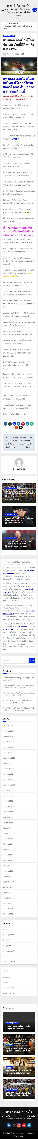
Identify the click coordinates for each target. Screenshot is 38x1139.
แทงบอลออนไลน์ (9, 36)
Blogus (30, 1133)
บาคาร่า (5, 956)
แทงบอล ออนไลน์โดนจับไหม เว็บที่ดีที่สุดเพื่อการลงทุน (19, 45)
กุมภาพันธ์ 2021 (8, 898)
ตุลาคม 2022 (7, 790)
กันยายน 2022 (8, 796)
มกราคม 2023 (8, 774)
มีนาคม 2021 (7, 893)
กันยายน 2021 (8, 860)
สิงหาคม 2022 (8, 801)
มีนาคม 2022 (8, 828)
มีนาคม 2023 (7, 763)
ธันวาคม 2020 (8, 909)
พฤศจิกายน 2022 (9, 785)
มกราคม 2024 (8, 747)
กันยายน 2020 (8, 914)
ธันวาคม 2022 (8, 780)
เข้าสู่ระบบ (6, 977)
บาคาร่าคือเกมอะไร (18, 5)
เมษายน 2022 (8, 823)
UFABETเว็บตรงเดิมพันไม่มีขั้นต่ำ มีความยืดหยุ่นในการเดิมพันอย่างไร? (19, 1095)
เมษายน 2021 (8, 887)
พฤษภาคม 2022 (9, 817)
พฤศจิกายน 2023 (9, 758)
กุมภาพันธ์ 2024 (9, 742)
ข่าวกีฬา (6, 940)
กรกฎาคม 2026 (8, 731)
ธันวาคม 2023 (8, 753)
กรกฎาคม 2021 (8, 871)
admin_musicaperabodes (17, 496)
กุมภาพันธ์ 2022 (9, 833)
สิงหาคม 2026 (8, 726)
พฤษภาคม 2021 (8, 882)
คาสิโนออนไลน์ (8, 951)
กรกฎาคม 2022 (8, 806)
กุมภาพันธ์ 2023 (8, 769)
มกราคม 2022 (8, 839)
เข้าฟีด (5, 982)
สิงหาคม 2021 (8, 866)
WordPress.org (8, 993)
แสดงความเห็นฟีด (9, 988)
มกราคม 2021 (8, 903)
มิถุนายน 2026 (8, 736)
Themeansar (19, 1136)
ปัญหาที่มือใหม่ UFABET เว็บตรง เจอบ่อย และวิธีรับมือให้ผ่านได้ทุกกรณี (19, 1073)
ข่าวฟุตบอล (7, 946)
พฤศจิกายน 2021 (9, 849)
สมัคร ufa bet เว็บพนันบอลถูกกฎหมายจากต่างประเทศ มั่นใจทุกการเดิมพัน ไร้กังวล (19, 1051)
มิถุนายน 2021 (8, 876)
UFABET (15, 139)
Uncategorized (8, 935)
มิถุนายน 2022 (8, 812)
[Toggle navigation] (2, 10)
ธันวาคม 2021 (8, 844)
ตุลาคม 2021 (7, 855)
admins (11, 54)
